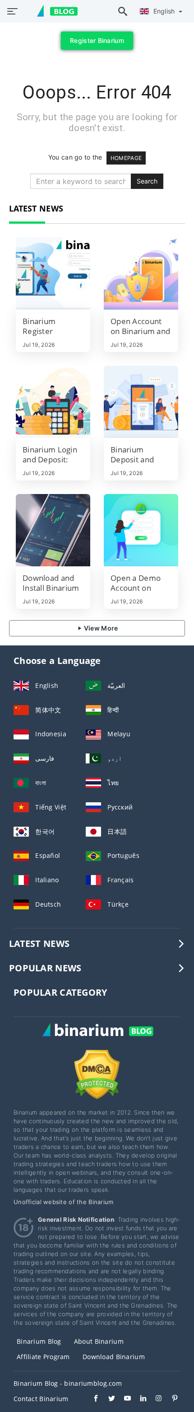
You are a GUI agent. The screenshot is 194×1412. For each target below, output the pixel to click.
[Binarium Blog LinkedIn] (139, 1399)
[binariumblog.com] (52, 11)
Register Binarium (97, 40)
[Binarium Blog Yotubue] (123, 1399)
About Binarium (99, 1341)
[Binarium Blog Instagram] (154, 1399)
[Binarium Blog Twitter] (107, 1399)
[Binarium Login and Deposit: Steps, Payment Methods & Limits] (53, 402)
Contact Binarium (41, 1398)
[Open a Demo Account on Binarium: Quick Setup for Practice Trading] (141, 530)
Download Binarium (114, 1356)
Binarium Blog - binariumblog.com (68, 1383)
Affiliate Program (43, 1356)
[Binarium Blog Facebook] (91, 1399)
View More (100, 628)
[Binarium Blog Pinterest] (170, 1399)
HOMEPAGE (126, 158)
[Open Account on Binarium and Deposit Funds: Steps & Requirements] (141, 273)
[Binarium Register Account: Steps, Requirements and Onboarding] (53, 273)
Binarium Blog (39, 1341)
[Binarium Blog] (97, 1039)
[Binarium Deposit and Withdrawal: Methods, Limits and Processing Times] (141, 402)
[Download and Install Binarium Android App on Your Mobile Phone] (53, 530)
